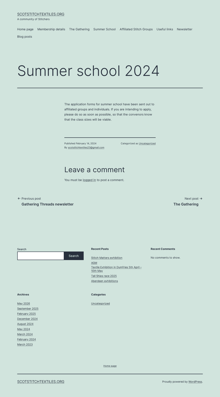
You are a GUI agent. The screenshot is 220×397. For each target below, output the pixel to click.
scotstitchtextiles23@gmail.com (86, 147)
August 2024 (25, 323)
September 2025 (27, 308)
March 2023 (25, 344)
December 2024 (27, 318)
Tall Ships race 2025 (104, 275)
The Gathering (79, 29)
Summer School (104, 29)
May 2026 (23, 303)
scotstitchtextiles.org (40, 14)
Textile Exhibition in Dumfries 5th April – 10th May (116, 269)
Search (21, 249)
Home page (25, 29)
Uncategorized (147, 143)
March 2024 (25, 334)
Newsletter (184, 29)
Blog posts (24, 36)
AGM (94, 262)
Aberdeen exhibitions (104, 281)
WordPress (195, 381)
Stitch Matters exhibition (106, 257)
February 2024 (26, 339)
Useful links (165, 29)
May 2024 (23, 329)
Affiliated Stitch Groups (136, 29)
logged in (89, 180)
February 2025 (26, 313)
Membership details (51, 29)
